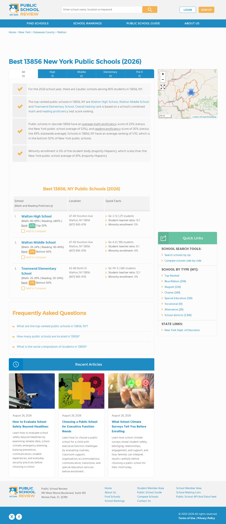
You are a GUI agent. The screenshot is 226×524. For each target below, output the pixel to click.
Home (108, 488)
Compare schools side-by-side (183, 261)
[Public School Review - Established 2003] (24, 9)
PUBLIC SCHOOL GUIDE (143, 23)
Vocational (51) (174, 304)
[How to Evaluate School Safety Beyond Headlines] (32, 391)
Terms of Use (187, 518)
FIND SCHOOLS (38, 23)
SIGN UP (206, 10)
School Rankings (115, 501)
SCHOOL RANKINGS (87, 23)
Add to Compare (36, 231)
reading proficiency (55, 111)
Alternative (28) (174, 310)
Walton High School (104, 102)
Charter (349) (172, 293)
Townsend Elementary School (54, 106)
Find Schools (112, 497)
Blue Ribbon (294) (175, 281)
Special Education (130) (178, 298)
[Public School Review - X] (12, 517)
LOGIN (188, 10)
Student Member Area (150, 488)
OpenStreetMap (209, 117)
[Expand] (162, 87)
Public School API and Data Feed (196, 497)
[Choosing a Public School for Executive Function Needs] (81, 391)
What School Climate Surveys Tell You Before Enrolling (129, 427)
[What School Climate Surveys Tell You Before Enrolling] (131, 391)
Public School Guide (149, 492)
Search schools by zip (178, 255)
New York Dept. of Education (182, 330)
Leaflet (195, 117)
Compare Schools (147, 497)
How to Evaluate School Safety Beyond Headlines (30, 424)
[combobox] (99, 9)
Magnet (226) (173, 287)
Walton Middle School (134, 102)
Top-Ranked (172, 276)
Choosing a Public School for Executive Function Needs (79, 427)
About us (110, 492)
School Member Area (188, 488)
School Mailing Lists (188, 492)
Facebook (19, 516)
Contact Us (144, 501)
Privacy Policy (206, 518)
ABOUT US (192, 23)
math (32, 111)
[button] (191, 92)
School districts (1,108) (178, 315)
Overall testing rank (88, 106)
